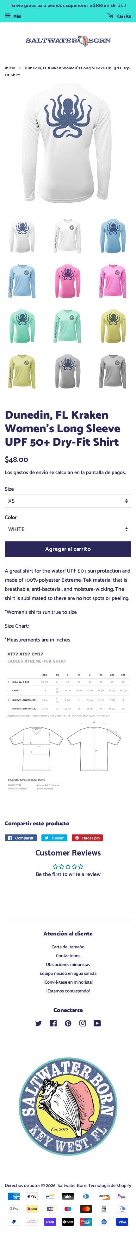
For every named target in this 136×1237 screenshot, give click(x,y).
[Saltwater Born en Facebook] (53, 1025)
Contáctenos (68, 956)
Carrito (123, 16)
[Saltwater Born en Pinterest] (68, 1025)
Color (11, 517)
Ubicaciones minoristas (68, 965)
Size (9, 489)
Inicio (10, 68)
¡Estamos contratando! (68, 991)
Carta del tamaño (68, 947)
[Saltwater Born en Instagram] (82, 1025)
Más (16, 16)
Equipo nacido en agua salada (68, 973)
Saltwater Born (72, 1185)
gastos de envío (31, 472)
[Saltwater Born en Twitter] (38, 1025)
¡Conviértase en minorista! (68, 982)
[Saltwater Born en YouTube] (97, 1025)
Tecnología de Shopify (109, 1185)
